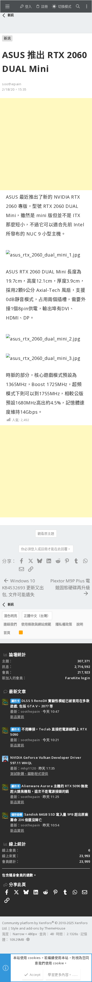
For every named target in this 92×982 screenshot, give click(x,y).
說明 (79, 624)
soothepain (11, 84)
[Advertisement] (46, 144)
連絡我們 (10, 624)
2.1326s (72, 934)
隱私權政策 (63, 624)
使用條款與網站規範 (36, 624)
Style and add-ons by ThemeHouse (38, 928)
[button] (7, 6)
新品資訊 (17, 716)
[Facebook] (4, 946)
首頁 (7, 632)
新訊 (7, 38)
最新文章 (17, 691)
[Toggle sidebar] (86, 6)
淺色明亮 (10, 615)
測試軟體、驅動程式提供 (29, 773)
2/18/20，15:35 (14, 89)
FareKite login (77, 678)
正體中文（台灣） (37, 615)
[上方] (14, 632)
